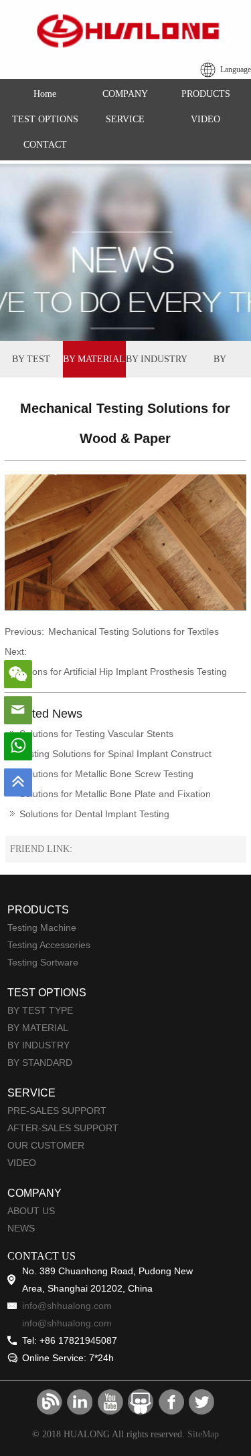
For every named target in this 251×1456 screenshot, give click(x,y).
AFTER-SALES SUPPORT (62, 1128)
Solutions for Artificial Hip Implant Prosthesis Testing (118, 671)
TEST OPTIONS (45, 119)
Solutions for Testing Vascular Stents (96, 733)
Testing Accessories (48, 944)
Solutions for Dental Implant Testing (94, 814)
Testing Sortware (42, 962)
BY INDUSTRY (156, 359)
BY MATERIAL (94, 359)
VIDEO (205, 119)
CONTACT (45, 145)
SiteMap (203, 1434)
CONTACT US (41, 1256)
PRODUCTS (205, 94)
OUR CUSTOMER (45, 1145)
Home (44, 94)
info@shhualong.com (67, 1305)
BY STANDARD (220, 366)
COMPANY (125, 94)
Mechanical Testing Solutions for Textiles (133, 631)
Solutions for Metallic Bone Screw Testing (106, 773)
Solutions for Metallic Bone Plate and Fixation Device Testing (110, 796)
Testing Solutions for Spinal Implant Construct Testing (111, 756)
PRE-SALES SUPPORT (56, 1110)
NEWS (21, 1228)
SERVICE (125, 119)
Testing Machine (41, 927)
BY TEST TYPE (31, 366)
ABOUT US (31, 1210)
